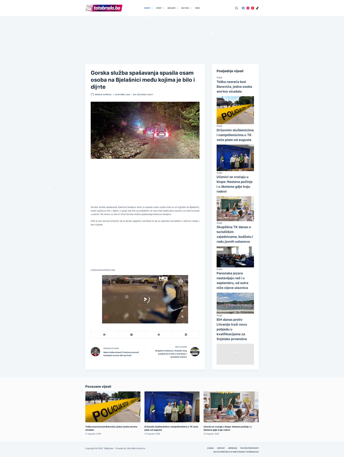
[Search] (236, 8)
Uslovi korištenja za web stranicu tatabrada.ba (236, 452)
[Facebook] (243, 8)
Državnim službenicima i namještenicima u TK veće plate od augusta (235, 135)
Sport (159, 8)
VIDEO (197, 8)
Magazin (171, 8)
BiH (134, 95)
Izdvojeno (141, 95)
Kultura (185, 8)
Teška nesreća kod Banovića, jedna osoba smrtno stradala (234, 86)
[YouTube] (252, 8)
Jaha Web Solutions (136, 448)
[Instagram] (248, 8)
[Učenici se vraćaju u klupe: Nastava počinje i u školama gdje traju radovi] (231, 406)
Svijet (219, 77)
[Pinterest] (158, 334)
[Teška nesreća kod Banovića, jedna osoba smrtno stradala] (112, 406)
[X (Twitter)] (131, 334)
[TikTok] (257, 8)
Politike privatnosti (249, 448)
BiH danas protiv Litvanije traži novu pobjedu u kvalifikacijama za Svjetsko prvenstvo (232, 329)
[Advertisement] (172, 36)
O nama (210, 448)
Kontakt (221, 448)
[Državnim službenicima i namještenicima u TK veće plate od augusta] (172, 406)
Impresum (232, 448)
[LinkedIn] (186, 334)
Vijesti (147, 8)
